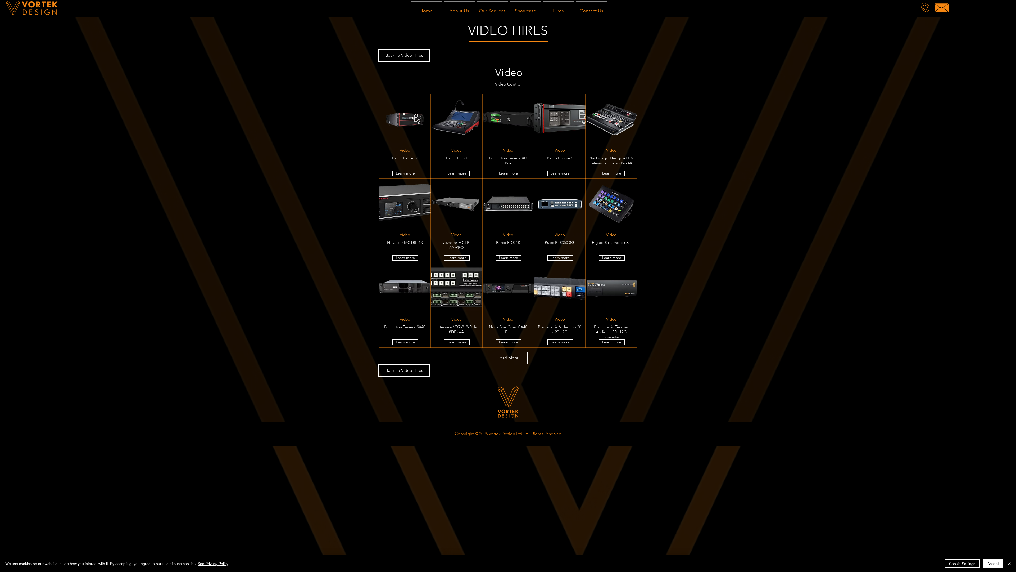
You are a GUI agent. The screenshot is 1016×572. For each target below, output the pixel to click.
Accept (993, 563)
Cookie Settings (962, 563)
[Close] (1009, 563)
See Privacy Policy (213, 563)
